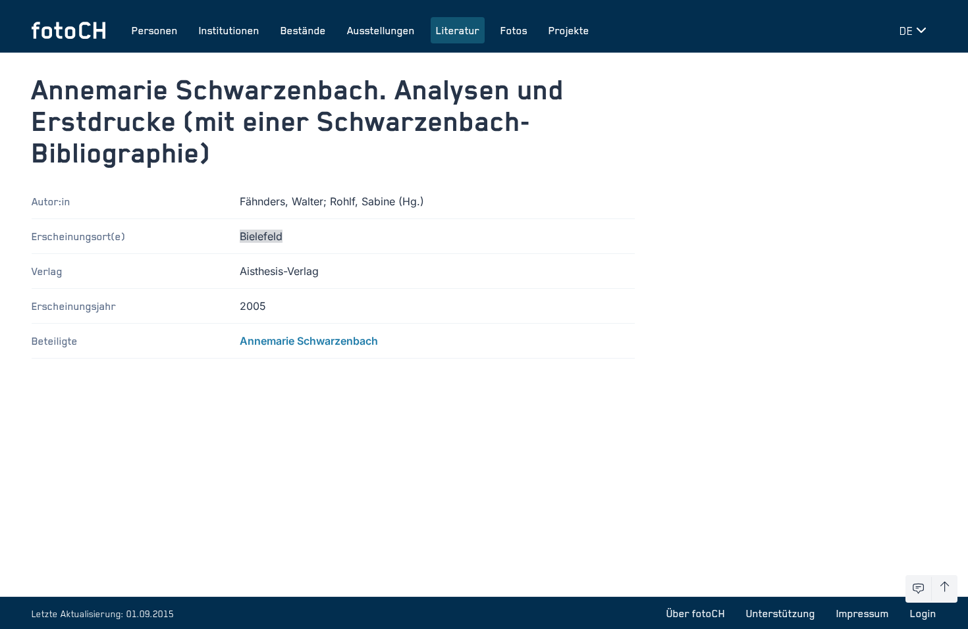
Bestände (303, 30)
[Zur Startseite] (68, 30)
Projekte (569, 30)
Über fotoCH (695, 613)
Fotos (513, 30)
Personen (155, 30)
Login (923, 613)
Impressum (862, 613)
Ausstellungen (381, 30)
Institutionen (229, 30)
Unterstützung (780, 613)
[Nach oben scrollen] (944, 589)
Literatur (457, 30)
